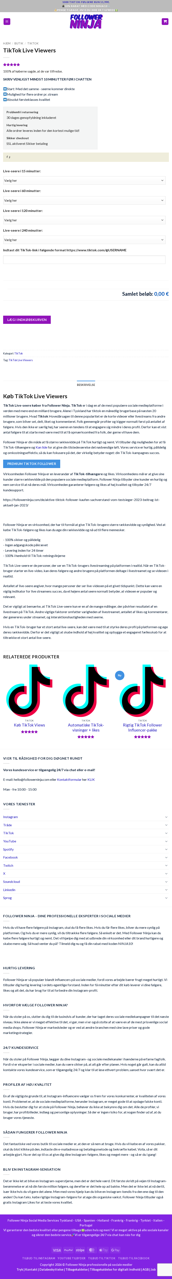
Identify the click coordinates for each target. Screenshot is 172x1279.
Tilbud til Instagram (38, 1258)
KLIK (91, 779)
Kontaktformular (69, 779)
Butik (18, 43)
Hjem (6, 43)
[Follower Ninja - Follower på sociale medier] (86, 22)
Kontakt (31, 1269)
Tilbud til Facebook (134, 1258)
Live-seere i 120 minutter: (23, 211)
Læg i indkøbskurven (27, 320)
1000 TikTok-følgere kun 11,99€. (86, 2)
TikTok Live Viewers (21, 360)
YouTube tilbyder (72, 1258)
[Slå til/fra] (166, 816)
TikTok (33, 43)
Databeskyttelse (51, 1269)
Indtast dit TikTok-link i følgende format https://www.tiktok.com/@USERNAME (64, 250)
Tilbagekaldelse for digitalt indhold (115, 1269)
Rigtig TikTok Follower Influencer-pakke (142, 727)
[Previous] (3, 706)
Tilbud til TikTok (101, 1258)
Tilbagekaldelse (76, 1269)
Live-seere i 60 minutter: (22, 191)
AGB (145, 1269)
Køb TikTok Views (29, 725)
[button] (7, 21)
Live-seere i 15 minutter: (22, 171)
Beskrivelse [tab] (86, 385)
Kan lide (41, 447)
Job (153, 1269)
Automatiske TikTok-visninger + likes (86, 727)
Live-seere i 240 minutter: (23, 230)
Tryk (20, 1269)
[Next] (168, 706)
